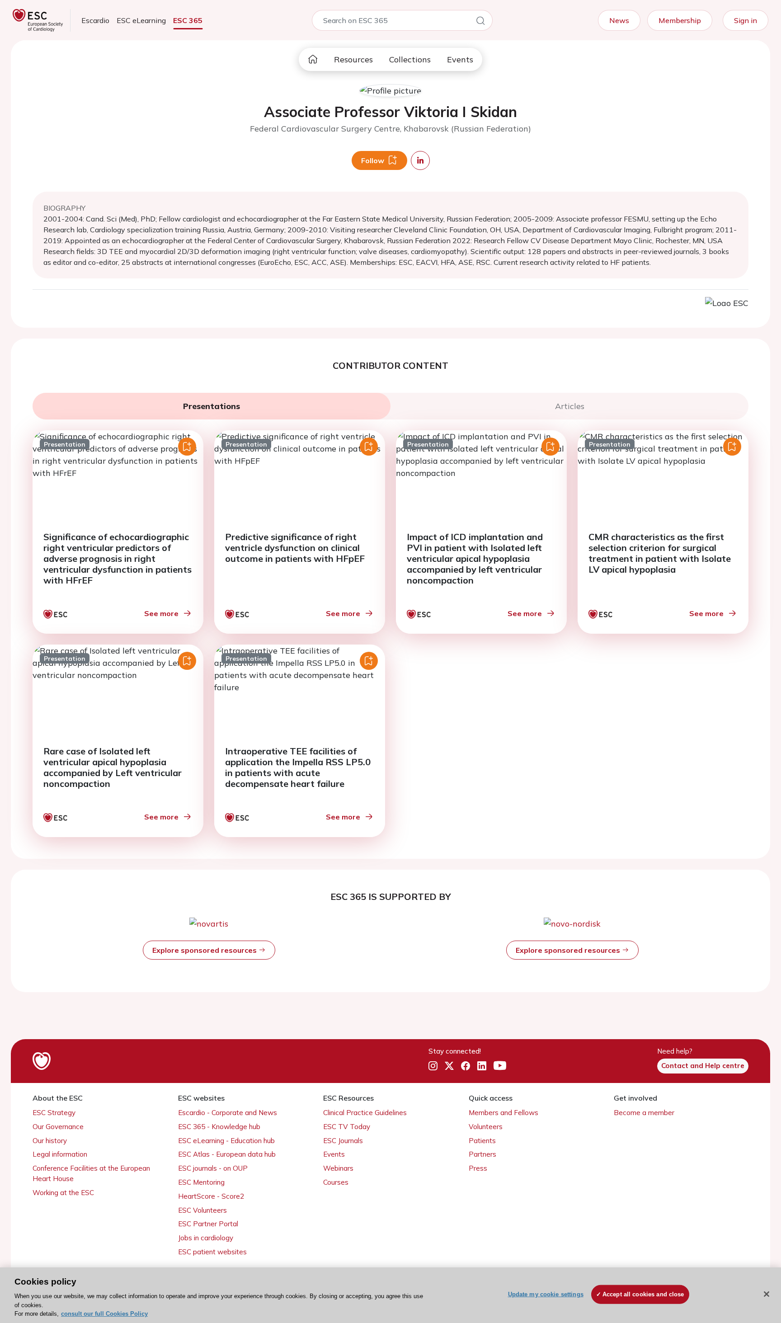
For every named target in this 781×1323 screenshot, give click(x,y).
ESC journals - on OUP (213, 1168)
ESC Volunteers (202, 1210)
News (619, 20)
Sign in (745, 20)
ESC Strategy (54, 1112)
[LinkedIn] (481, 1066)
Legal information (60, 1154)
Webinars (338, 1168)
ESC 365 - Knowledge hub (219, 1126)
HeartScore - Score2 (211, 1196)
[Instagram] (433, 1066)
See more (161, 613)
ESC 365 (187, 20)
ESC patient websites (212, 1252)
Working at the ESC (63, 1192)
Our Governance (58, 1126)
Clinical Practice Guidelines (365, 1112)
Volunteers (486, 1126)
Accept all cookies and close (643, 1294)
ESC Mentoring (201, 1182)
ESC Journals (343, 1140)
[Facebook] (465, 1066)
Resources (353, 59)
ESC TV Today (346, 1126)
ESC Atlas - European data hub (227, 1154)
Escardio (95, 20)
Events (460, 59)
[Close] (766, 1294)
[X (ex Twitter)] (449, 1066)
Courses (335, 1182)
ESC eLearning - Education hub (226, 1140)
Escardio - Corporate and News (227, 1112)
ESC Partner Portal (208, 1223)
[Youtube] (500, 1066)
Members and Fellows (503, 1112)
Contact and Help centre (702, 1065)
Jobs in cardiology (205, 1238)
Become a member (644, 1112)
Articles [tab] (569, 406)
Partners (482, 1154)
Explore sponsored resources (205, 950)
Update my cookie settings (545, 1294)
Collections (410, 59)
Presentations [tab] (211, 406)
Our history (50, 1140)
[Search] (480, 22)
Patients (482, 1140)
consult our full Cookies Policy (104, 1313)
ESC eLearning (141, 20)
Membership (680, 20)
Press (478, 1168)
